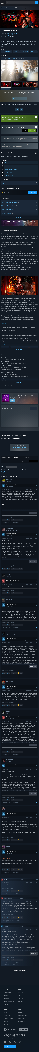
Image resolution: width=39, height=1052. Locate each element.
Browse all (33, 153)
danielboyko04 (10, 846)
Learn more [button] (32, 192)
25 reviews (15, 530)
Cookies (6, 1021)
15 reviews (8, 481)
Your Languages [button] (10, 466)
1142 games (8, 634)
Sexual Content (6, 51)
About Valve (21, 992)
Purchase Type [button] (16, 457)
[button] (4, 8)
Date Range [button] (5, 461)
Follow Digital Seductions (21, 396)
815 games (8, 601)
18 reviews (8, 848)
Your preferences (16, 438)
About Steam (7, 992)
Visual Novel (24, 51)
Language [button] (27, 457)
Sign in (3, 104)
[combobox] (20, 2)
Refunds (6, 1024)
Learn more (5, 119)
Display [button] (23, 461)
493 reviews (16, 601)
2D (32, 51)
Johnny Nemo (9, 528)
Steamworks (7, 998)
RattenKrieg (9, 575)
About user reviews (5, 438)
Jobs (19, 995)
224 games (8, 530)
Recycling (20, 1001)
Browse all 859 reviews (19, 970)
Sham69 (8, 711)
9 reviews (8, 713)
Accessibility (7, 1015)
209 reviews (16, 634)
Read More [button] (33, 513)
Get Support (21, 1018)
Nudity (16, 51)
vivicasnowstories (10, 808)
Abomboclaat (9, 681)
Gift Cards (6, 1004)
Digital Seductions (12, 33)
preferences (25, 156)
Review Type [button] (5, 457)
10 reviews (8, 683)
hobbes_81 (9, 599)
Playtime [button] (14, 461)
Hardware (20, 998)
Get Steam (21, 1012)
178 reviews (8, 761)
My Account (21, 1021)
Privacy (6, 1012)
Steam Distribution (9, 1001)
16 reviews (8, 576)
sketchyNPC (9, 479)
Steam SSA (7, 995)
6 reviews (8, 809)
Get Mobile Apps (9, 1046)
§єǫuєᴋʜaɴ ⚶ (9, 759)
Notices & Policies (8, 1018)
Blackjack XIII (9, 633)
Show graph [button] (32, 461)
